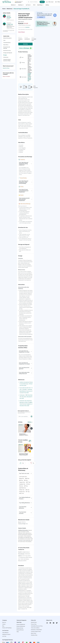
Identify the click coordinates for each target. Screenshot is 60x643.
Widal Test (27, 478)
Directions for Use (7, 50)
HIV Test (28, 484)
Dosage (5, 54)
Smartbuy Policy (34, 635)
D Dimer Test (21, 489)
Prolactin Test (22, 491)
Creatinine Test (22, 484)
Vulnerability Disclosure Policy (37, 625)
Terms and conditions (35, 627)
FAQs (18, 631)
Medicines (9, 8)
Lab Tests (28, 4)
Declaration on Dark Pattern (36, 629)
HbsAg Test (21, 478)
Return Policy (33, 633)
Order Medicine (5, 632)
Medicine (13, 4)
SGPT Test (28, 482)
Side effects (5, 44)
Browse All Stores (20, 629)
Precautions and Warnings (6, 47)
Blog (3, 625)
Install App (41, 17)
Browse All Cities (20, 628)
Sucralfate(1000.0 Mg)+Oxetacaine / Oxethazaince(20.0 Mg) (29, 77)
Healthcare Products (6, 634)
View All (30, 422)
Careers (3, 624)
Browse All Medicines (21, 624)
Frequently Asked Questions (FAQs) (6, 60)
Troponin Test (22, 482)
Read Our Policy (6, 68)
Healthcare (20, 4)
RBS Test (21, 480)
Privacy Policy (33, 624)
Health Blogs (39, 4)
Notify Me (25, 44)
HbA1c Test (21, 493)
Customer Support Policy (36, 631)
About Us (4, 622)
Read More (27, 27)
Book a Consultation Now (42, 25)
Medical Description (7, 38)
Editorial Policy (34, 622)
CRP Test (26, 485)
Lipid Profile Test (22, 487)
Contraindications (6, 42)
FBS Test (26, 480)
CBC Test (27, 489)
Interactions (5, 57)
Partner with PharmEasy (6, 627)
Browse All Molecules (21, 626)
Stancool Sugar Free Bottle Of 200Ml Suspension (22, 8)
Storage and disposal (7, 52)
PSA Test (21, 485)
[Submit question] (31, 416)
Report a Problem (6, 76)
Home (3, 8)
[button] (35, 1)
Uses (4, 40)
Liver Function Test (23, 476)
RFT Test (27, 491)
